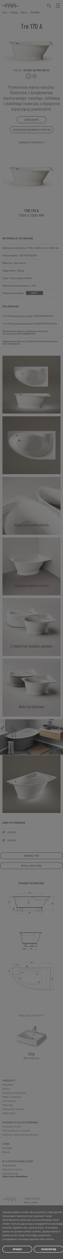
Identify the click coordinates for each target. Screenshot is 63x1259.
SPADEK (17, 1249)
